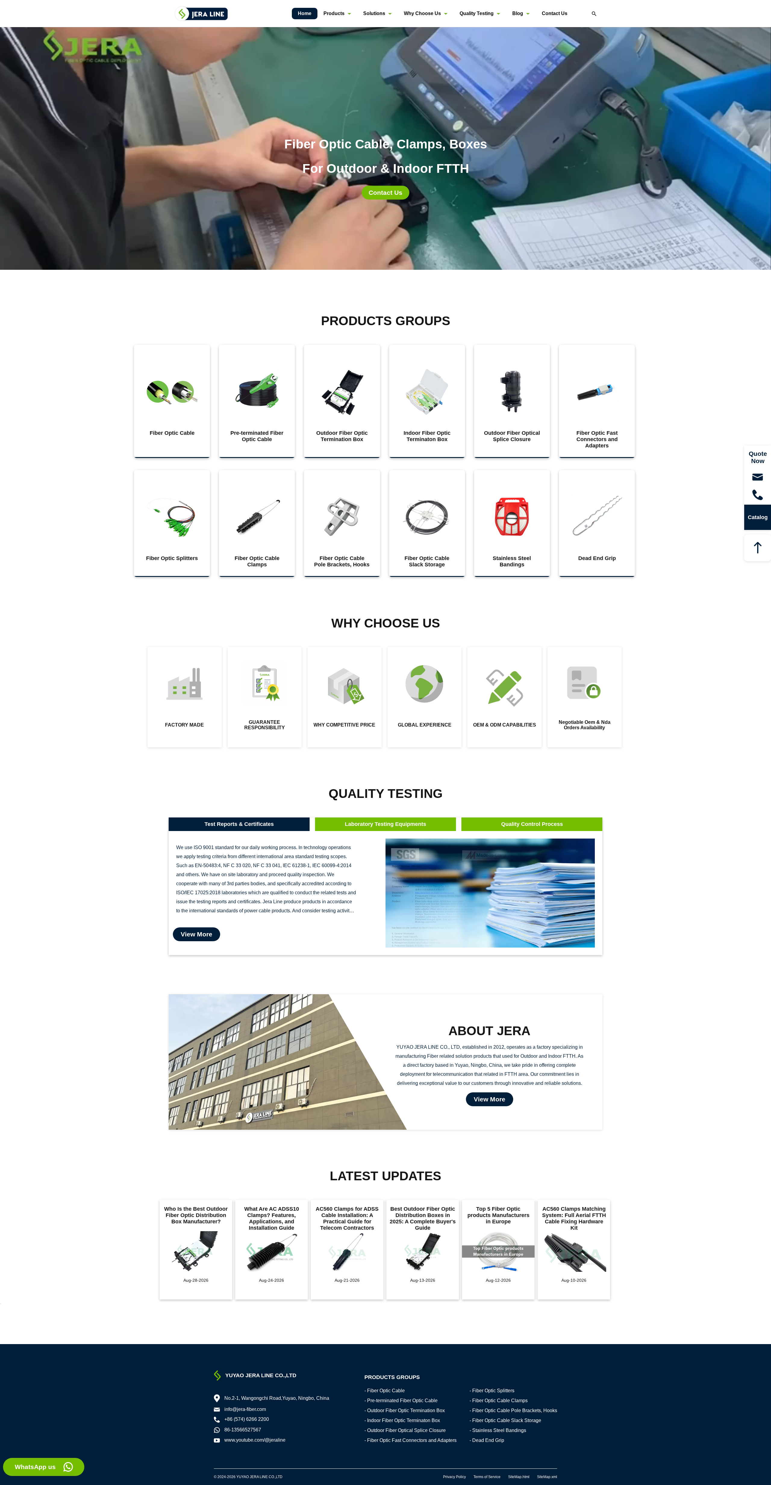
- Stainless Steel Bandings (498, 1430)
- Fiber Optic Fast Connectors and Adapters (410, 1440)
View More (196, 934)
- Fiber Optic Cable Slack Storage (505, 1420)
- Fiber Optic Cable (384, 1390)
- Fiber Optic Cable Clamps (499, 1400)
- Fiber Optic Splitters (492, 1390)
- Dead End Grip (487, 1440)
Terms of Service (487, 1477)
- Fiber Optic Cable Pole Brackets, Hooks (513, 1410)
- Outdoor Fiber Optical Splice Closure (405, 1430)
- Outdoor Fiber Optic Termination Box (404, 1410)
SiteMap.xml (547, 1477)
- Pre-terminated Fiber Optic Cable (401, 1400)
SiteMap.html (518, 1477)
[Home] (201, 13)
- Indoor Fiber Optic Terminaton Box (402, 1420)
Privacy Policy (454, 1477)
